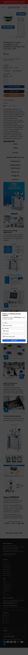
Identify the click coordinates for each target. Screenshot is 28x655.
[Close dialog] (26, 313)
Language (6, 328)
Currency (6, 333)
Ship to (5, 322)
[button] (14, 325)
